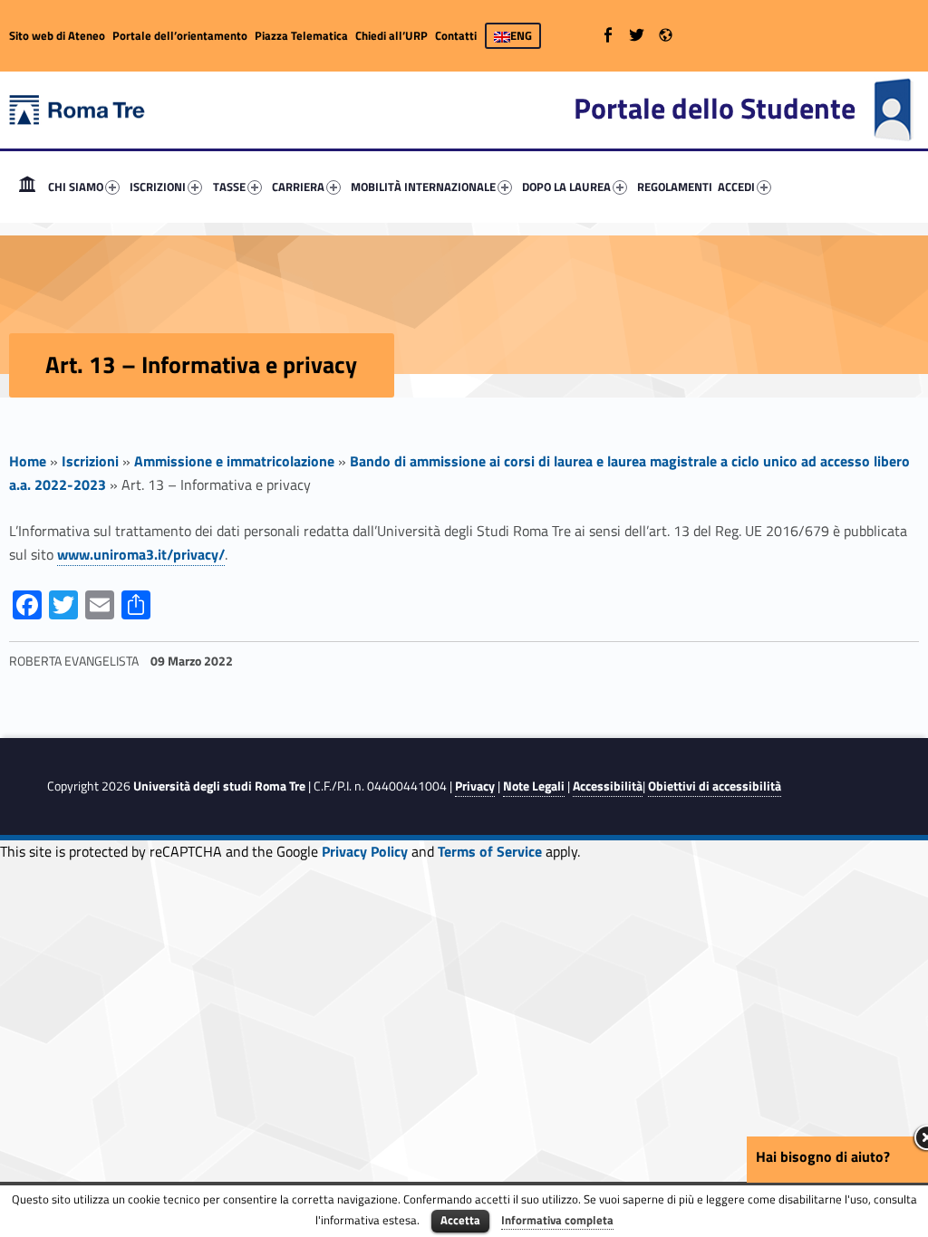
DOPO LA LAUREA (566, 186)
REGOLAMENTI (674, 186)
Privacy (475, 786)
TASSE (229, 186)
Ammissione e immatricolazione (234, 461)
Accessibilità (608, 786)
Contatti (456, 35)
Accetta (460, 1220)
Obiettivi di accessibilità (714, 786)
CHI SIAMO (75, 186)
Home (27, 186)
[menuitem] (27, 186)
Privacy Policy (365, 851)
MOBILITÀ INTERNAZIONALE (423, 186)
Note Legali (534, 786)
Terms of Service (490, 851)
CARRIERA (298, 186)
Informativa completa (557, 1220)
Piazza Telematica (301, 35)
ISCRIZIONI (158, 186)
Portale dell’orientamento (179, 35)
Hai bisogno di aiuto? (823, 1156)
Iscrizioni (90, 461)
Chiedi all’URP (391, 35)
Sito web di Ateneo (57, 35)
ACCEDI (736, 186)
